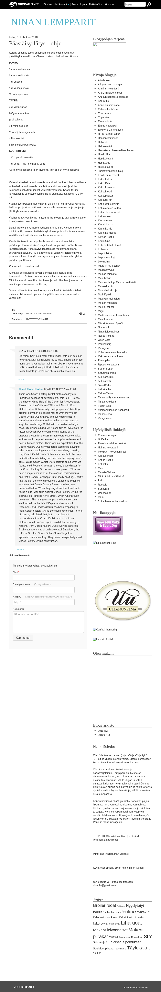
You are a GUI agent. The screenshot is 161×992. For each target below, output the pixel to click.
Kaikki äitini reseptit (109, 175)
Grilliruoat (121, 906)
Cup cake (103, 117)
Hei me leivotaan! (108, 447)
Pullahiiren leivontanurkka (112, 352)
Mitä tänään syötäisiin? (111, 476)
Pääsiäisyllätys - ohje (35, 43)
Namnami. (104, 327)
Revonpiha (104, 360)
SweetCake (104, 385)
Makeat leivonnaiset (110, 930)
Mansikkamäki (106, 286)
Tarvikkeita (120, 948)
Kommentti (18, 608)
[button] (68, 4)
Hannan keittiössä (108, 138)
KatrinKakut (104, 216)
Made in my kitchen (109, 265)
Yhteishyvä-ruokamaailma (112, 501)
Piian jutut (103, 348)
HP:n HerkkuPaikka (109, 133)
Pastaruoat (124, 937)
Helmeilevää (105, 146)
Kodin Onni (104, 241)
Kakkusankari (105, 455)
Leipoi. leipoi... (106, 253)
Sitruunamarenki (107, 372)
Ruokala (102, 484)
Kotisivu (42, 596)
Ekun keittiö (105, 121)
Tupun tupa (104, 405)
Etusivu (47, 4)
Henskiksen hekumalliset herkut (116, 150)
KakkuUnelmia (106, 187)
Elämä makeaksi (107, 125)
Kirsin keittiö (105, 228)
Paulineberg (104, 344)
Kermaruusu (105, 220)
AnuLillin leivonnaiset (110, 92)
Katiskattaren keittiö (109, 208)
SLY (148, 936)
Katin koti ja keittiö (108, 203)
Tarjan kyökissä (107, 401)
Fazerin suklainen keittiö (112, 443)
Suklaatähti (104, 381)
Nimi (16, 572)
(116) (104, 734)
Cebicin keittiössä (108, 109)
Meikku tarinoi (106, 306)
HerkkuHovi (104, 154)
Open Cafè (104, 339)
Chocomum (104, 113)
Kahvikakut (140, 912)
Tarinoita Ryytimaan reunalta (114, 397)
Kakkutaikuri (105, 199)
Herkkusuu (104, 162)
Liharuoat (131, 923)
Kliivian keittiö (106, 236)
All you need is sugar (110, 84)
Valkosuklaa (105, 414)
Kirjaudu (109, 4)
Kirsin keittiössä (107, 232)
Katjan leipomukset (109, 212)
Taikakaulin (104, 389)
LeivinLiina (104, 261)
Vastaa (20, 379)
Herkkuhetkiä (105, 158)
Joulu (125, 911)
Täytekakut (138, 947)
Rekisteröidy (95, 4)
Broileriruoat (104, 905)
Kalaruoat (98, 917)
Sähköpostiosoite (32, 584)
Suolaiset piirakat (103, 948)
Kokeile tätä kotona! (109, 245)
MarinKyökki (105, 294)
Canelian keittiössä (109, 105)
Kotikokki (103, 464)
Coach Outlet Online (31, 389)
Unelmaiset (104, 492)
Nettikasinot (60, 4)
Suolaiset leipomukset (123, 942)
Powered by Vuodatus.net (135, 987)
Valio (100, 497)
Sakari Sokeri (105, 368)
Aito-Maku (104, 80)
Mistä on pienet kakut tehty (113, 315)
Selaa (79, 4)
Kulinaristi (103, 249)
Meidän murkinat (107, 302)
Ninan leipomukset (108, 331)
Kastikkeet (111, 917)
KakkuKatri (104, 183)
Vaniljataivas (105, 418)
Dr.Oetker (103, 439)
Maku (101, 468)
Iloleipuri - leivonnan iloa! (112, 451)
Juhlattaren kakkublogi (110, 170)
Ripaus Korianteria (108, 364)
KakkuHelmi (105, 179)
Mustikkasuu (105, 319)
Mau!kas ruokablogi (109, 298)
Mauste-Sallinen (107, 472)
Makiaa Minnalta (107, 273)
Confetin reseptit (107, 435)
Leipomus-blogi (106, 257)
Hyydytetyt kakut (37, 319)
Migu (100, 311)
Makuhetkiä (104, 278)
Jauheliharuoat (111, 912)
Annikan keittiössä (108, 88)
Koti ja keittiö (105, 459)
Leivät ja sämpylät (110, 924)
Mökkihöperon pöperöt (110, 323)
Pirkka (101, 480)
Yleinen (97, 953)
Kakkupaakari (105, 195)
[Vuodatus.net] (24, 987)
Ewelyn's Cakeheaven (110, 129)
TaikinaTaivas (105, 393)
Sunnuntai (103, 488)
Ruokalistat (137, 937)
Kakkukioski (105, 191)
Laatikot (131, 917)
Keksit (122, 917)
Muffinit (113, 937)
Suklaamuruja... (107, 376)
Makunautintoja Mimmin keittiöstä (117, 282)
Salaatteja (99, 942)
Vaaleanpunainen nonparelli (113, 409)
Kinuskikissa (105, 224)
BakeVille (103, 100)
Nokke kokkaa (106, 335)
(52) (103, 730)
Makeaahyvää (106, 269)
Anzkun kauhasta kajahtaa (113, 96)
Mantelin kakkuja (107, 290)
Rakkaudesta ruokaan (110, 356)
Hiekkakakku (105, 166)
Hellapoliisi (104, 142)
